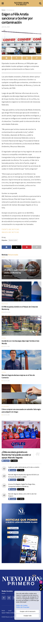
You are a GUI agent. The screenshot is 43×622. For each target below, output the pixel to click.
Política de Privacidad (22, 607)
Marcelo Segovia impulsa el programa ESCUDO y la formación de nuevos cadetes (23, 476)
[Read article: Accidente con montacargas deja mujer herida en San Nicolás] (21, 326)
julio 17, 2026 (6, 346)
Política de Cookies (22, 605)
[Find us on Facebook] (4, 598)
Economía (8, 266)
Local (4, 338)
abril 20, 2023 (6, 27)
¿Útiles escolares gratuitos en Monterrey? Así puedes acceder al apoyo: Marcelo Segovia (16, 455)
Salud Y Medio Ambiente (9, 613)
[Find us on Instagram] (9, 598)
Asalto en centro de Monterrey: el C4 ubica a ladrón (23, 467)
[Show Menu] (3, 3)
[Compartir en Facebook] (6, 58)
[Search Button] (40, 3)
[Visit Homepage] (21, 3)
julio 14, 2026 (6, 380)
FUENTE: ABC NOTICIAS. (10, 229)
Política (5, 303)
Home (3, 10)
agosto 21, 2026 (8, 276)
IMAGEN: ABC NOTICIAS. (10, 232)
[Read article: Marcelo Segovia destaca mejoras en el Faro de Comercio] (21, 360)
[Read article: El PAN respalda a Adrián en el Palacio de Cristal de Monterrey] (21, 291)
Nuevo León (13, 240)
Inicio (3, 611)
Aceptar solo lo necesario (27, 611)
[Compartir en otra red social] (36, 58)
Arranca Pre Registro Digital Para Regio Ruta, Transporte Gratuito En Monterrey (21, 485)
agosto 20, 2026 (6, 312)
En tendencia (10, 10)
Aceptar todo (28, 616)
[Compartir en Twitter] (17, 58)
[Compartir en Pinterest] (27, 58)
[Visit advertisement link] (21, 533)
